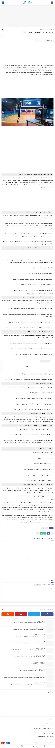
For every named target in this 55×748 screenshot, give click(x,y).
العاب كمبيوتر (42, 29)
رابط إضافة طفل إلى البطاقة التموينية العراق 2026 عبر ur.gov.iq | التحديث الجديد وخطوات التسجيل (24, 677)
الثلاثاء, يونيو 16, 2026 (39, 669)
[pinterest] (21, 614)
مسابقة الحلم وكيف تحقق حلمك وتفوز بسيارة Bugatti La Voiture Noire (33, 496)
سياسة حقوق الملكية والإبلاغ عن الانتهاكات (43, 728)
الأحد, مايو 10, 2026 (39, 655)
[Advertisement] (27, 16)
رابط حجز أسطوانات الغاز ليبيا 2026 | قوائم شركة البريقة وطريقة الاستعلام (29, 622)
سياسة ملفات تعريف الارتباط (46, 731)
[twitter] (34, 614)
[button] (48, 533)
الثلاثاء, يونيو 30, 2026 (39, 628)
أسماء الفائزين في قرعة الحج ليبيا (38, 663)
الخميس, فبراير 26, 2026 (38, 676)
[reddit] (8, 614)
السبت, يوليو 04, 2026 (39, 634)
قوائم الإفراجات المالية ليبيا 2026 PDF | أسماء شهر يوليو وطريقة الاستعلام (29, 629)
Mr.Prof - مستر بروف (39, 742)
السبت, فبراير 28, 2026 (39, 662)
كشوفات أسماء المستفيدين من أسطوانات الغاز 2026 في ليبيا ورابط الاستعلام (28, 684)
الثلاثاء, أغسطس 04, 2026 (38, 682)
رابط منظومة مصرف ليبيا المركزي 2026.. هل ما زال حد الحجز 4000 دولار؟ (30, 643)
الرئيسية (50, 29)
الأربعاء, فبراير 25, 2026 (39, 621)
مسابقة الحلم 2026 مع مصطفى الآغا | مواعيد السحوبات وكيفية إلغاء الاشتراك (28, 649)
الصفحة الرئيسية (49, 723)
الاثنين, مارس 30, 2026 (39, 641)
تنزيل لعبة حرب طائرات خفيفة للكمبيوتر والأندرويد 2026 (40, 294)
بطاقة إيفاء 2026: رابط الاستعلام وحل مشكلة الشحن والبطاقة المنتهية (29, 656)
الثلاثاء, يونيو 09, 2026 (39, 648)
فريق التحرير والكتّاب (48, 733)
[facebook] (47, 614)
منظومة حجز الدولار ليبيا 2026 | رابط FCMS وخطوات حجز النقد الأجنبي (30, 670)
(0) (2, 35)
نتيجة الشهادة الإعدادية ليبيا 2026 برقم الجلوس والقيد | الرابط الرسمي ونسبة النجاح (27, 636)
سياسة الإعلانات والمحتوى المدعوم (45, 736)
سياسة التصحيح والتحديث (47, 725)
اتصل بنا (51, 739)
